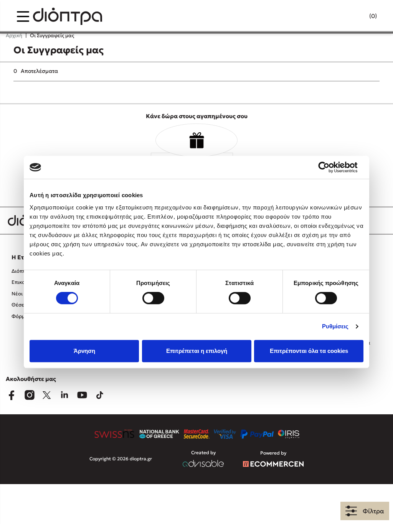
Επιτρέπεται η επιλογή (196, 351)
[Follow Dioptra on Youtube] (82, 395)
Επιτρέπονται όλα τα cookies (309, 351)
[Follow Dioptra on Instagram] (29, 395)
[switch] (153, 298)
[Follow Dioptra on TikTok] (100, 395)
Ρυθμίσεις (335, 326)
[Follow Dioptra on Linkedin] (64, 395)
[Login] (358, 16)
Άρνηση (84, 351)
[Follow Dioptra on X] (47, 395)
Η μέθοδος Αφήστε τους (62, 486)
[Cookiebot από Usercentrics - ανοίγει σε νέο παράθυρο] (329, 167)
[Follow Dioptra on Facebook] (11, 395)
